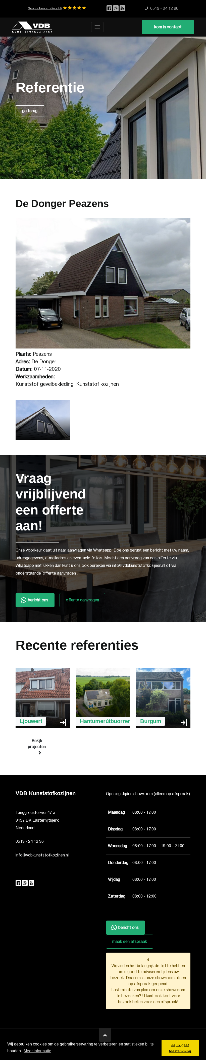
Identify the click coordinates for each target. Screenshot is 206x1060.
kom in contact (168, 27)
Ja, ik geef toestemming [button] (180, 1048)
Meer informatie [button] (37, 1051)
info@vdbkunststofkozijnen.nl (42, 855)
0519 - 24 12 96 (30, 841)
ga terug (29, 111)
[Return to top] (105, 1035)
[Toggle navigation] (97, 27)
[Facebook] (110, 8)
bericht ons (38, 600)
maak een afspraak (129, 941)
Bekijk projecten (37, 744)
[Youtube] (122, 8)
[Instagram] (116, 8)
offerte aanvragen (82, 600)
